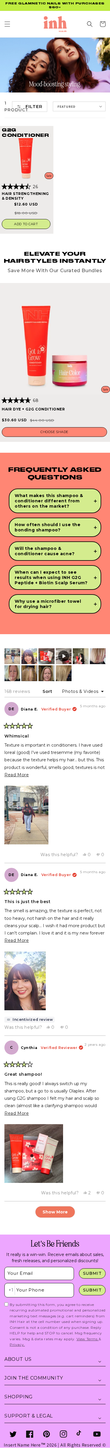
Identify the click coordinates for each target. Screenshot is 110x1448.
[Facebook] (29, 1434)
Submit (92, 1273)
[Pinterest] (46, 1434)
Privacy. (17, 1344)
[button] (7, 24)
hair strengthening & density (25, 196)
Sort (48, 691)
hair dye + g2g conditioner (33, 409)
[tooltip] (29, 1020)
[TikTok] (80, 1434)
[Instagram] (63, 1434)
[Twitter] (13, 1434)
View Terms (88, 1339)
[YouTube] (97, 1434)
